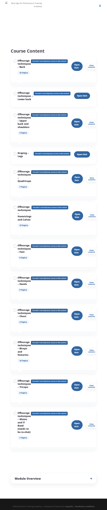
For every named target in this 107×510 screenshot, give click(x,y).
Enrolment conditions (84, 506)
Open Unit (82, 154)
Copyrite (69, 506)
